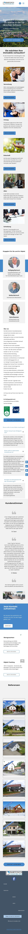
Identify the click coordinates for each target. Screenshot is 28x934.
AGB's (14, 903)
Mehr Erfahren (11, 674)
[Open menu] (23, 3)
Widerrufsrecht (21, 910)
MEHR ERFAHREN (9, 97)
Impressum (6, 890)
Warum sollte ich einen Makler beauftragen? (14, 427)
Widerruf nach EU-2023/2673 (13, 916)
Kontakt (8, 625)
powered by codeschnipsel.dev (14, 929)
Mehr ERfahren (11, 651)
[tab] (14, 432)
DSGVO (14, 896)
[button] (6, 598)
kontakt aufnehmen (13, 40)
